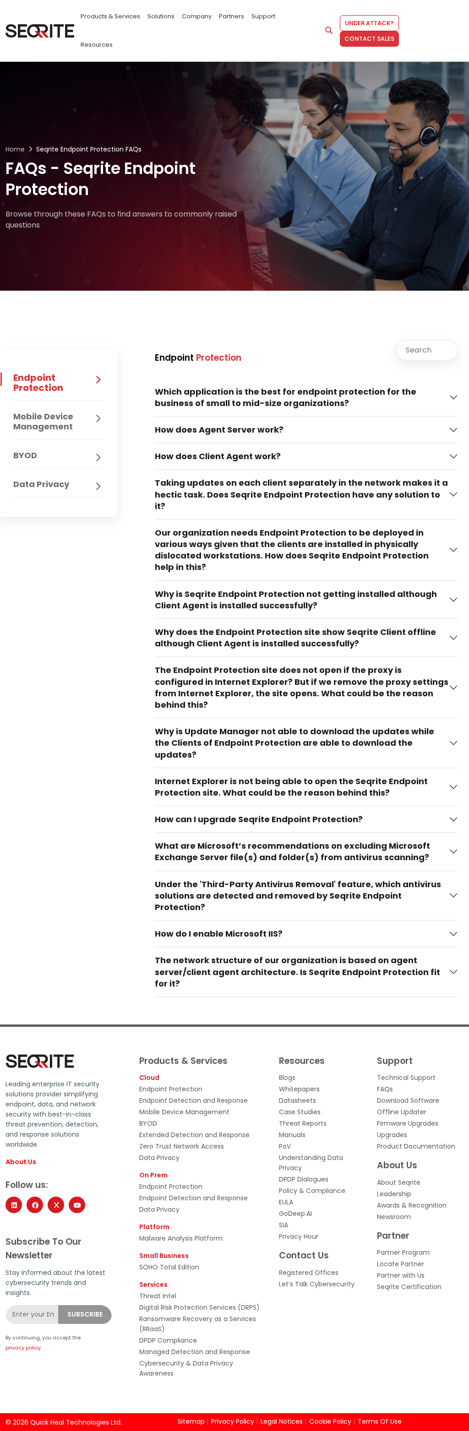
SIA (283, 1225)
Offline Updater (401, 1112)
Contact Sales (369, 38)
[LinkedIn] (14, 1205)
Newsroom (394, 1216)
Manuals (292, 1134)
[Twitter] (56, 1205)
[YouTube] (77, 1205)
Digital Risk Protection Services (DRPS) (199, 1307)
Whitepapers (299, 1089)
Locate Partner (400, 1263)
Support (263, 16)
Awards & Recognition (412, 1205)
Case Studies (300, 1112)
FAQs (385, 1089)
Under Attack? (369, 23)
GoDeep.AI (295, 1213)
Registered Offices (308, 1272)
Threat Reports (303, 1123)
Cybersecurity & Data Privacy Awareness (186, 1368)
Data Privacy (41, 484)
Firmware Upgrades (407, 1123)
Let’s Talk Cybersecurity (316, 1284)
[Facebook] (35, 1205)
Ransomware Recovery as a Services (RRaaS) (197, 1323)
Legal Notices (282, 1421)
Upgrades (392, 1134)
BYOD (25, 455)
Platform (154, 1226)
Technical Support (406, 1077)
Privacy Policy (232, 1421)
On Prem (153, 1175)
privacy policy (23, 1347)
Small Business (164, 1255)
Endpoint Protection (38, 382)
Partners (231, 16)
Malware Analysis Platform (181, 1238)
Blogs (287, 1077)
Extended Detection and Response (194, 1134)
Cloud (149, 1077)
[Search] (328, 30)
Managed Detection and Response (194, 1351)
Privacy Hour (298, 1236)
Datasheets (297, 1100)
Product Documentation (416, 1146)
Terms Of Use (380, 1421)
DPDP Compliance (168, 1340)
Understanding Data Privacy (311, 1162)
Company (197, 16)
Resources (97, 44)
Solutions (161, 16)
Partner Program (403, 1252)
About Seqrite (398, 1182)
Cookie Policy (330, 1421)
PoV (285, 1146)
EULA (286, 1202)
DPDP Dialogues (303, 1179)
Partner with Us (401, 1275)
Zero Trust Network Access (181, 1146)
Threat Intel (157, 1296)
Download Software (408, 1100)
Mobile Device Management (43, 421)
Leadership (394, 1193)
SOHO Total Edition (169, 1267)
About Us (20, 1162)
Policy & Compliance (312, 1190)
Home (15, 149)
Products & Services (110, 16)
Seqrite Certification (409, 1286)
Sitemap (191, 1421)
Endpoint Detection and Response (193, 1100)
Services (153, 1284)
